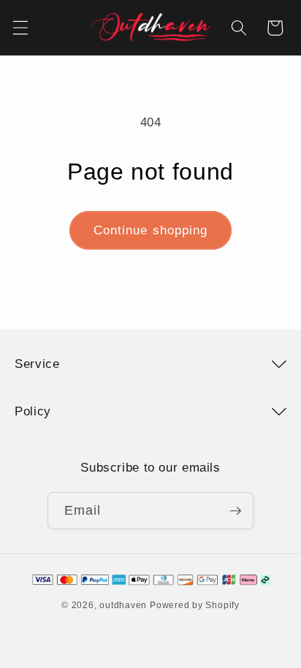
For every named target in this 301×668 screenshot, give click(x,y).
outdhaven (123, 605)
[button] (19, 27)
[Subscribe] (235, 511)
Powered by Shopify (195, 605)
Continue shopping (151, 230)
